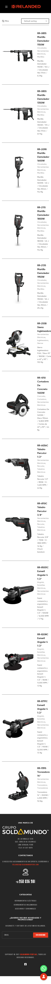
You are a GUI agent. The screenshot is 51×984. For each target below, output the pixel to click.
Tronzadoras (42, 788)
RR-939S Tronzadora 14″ (43, 772)
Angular (40, 582)
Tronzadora (42, 785)
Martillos (40, 57)
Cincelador (41, 48)
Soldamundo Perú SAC (28, 954)
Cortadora (41, 399)
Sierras (40, 343)
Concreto (41, 396)
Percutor (40, 466)
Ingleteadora (42, 340)
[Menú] (7, 6)
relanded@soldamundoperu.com (25, 865)
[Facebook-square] (25, 964)
